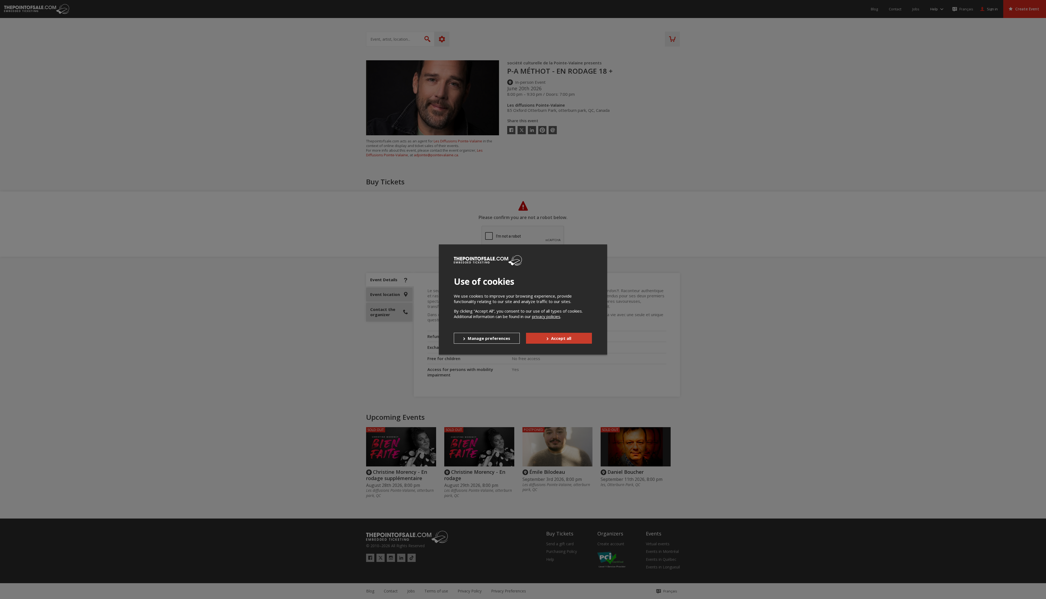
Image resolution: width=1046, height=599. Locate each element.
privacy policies (546, 316)
